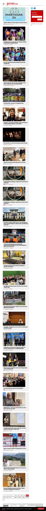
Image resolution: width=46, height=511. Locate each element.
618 (27, 495)
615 (18, 495)
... (13, 495)
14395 (19, 497)
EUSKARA (10, 44)
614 (15, 495)
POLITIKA (10, 226)
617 (24, 495)
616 (21, 495)
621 (10, 497)
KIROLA (12, 370)
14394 (15, 497)
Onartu (40, 508)
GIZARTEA (12, 85)
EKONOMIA (11, 309)
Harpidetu (39, 19)
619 (4, 497)
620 (7, 497)
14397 (27, 497)
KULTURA (12, 24)
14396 (23, 497)
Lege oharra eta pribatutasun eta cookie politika (35, 506)
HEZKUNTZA (11, 184)
